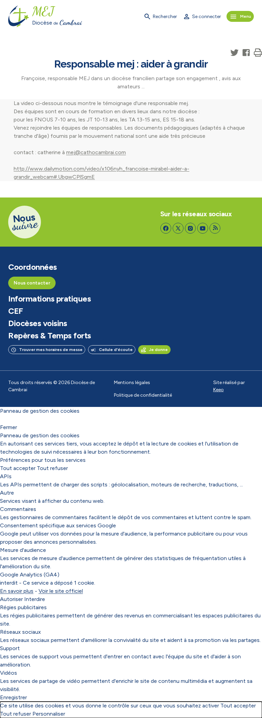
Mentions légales (132, 382)
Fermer (8, 427)
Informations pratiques (49, 299)
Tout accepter (17, 468)
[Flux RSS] (214, 228)
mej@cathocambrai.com (96, 152)
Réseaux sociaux (20, 632)
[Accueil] (18, 16)
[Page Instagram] (190, 228)
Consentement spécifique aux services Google (58, 525)
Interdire (34, 599)
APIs (6, 476)
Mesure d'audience (23, 550)
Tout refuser (52, 468)
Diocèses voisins (37, 323)
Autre (7, 492)
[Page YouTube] (202, 228)
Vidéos (8, 673)
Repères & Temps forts (49, 336)
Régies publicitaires (23, 607)
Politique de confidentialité (143, 395)
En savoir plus (16, 591)
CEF (15, 311)
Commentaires (18, 509)
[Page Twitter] (178, 228)
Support (10, 648)
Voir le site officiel (61, 591)
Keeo (218, 390)
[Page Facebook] (165, 228)
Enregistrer (13, 697)
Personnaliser (48, 713)
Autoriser (11, 599)
